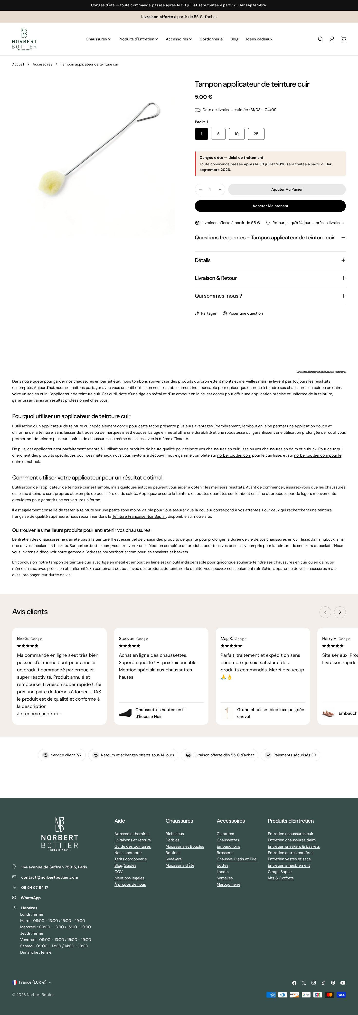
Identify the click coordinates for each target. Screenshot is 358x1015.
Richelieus (175, 833)
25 (256, 133)
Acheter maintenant (270, 205)
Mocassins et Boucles (185, 846)
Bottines (173, 852)
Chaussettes (228, 840)
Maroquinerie (228, 884)
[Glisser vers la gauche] (325, 612)
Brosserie (225, 852)
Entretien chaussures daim (292, 840)
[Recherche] (320, 39)
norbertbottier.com (234, 455)
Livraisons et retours (132, 840)
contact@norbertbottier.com (49, 877)
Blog (118, 865)
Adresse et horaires (132, 833)
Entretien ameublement (289, 865)
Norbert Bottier (40, 994)
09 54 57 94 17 (34, 887)
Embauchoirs (228, 846)
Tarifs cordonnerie (130, 859)
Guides (130, 865)
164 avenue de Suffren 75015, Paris (54, 867)
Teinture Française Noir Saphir (139, 516)
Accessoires (42, 64)
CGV (118, 871)
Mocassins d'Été (180, 865)
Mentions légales (129, 878)
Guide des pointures (132, 846)
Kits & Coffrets (281, 878)
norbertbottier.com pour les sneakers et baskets (145, 551)
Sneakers (174, 859)
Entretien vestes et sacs (289, 859)
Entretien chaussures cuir (290, 833)
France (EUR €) (33, 982)
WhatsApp (31, 897)
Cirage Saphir (280, 871)
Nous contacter (128, 852)
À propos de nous (130, 884)
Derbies (172, 840)
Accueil (18, 64)
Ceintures (225, 833)
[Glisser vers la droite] (340, 612)
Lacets (223, 871)
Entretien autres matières (290, 852)
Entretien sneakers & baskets (294, 846)
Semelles (225, 878)
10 (237, 133)
